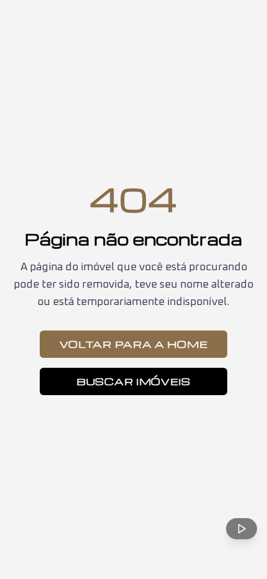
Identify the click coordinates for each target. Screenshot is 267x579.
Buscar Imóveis (133, 381)
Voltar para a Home (134, 344)
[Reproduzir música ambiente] (241, 528)
